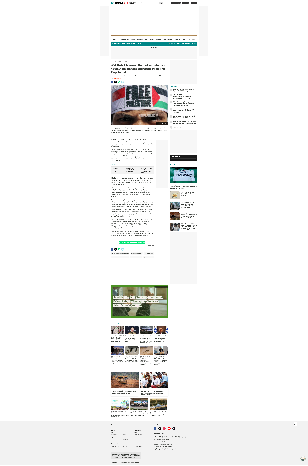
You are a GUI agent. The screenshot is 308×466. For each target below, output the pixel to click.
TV (189, 39)
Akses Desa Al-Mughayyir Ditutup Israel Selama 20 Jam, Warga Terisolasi (183, 110)
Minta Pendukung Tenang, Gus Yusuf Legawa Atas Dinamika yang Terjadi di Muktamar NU (183, 103)
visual (184, 39)
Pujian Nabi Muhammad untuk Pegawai (117, 170)
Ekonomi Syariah (124, 39)
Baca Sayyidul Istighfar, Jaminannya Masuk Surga (132, 170)
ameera (114, 39)
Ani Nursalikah (117, 78)
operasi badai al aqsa (149, 257)
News (112, 432)
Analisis (124, 432)
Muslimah (138, 43)
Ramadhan (125, 439)
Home (112, 61)
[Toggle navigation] (112, 3)
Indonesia (124, 61)
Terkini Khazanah (175, 165)
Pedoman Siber (138, 446)
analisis (158, 39)
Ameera (113, 428)
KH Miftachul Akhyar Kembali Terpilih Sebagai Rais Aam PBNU (184, 116)
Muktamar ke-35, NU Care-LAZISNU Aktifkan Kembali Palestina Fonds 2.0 (184, 122)
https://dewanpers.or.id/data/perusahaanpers (123, 457)
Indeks (194, 39)
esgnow (177, 39)
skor (132, 39)
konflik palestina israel (136, 257)
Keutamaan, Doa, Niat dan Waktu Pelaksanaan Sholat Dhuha (146, 170)
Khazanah (113, 430)
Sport (135, 432)
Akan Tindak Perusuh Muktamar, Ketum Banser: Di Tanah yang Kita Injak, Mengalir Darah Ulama (183, 96)
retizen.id (193, 3)
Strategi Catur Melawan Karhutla (183, 127)
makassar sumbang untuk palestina (119, 257)
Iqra (123, 430)
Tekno (124, 434)
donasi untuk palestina (136, 253)
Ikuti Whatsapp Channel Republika (133, 242)
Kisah (123, 43)
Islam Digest (118, 61)
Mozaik (133, 43)
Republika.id (185, 3)
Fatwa (128, 43)
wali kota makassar (149, 253)
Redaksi (124, 446)
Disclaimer (113, 449)
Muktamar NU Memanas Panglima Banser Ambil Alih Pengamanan (183, 90)
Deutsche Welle (176, 3)
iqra (146, 39)
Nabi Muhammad (116, 43)
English (136, 437)
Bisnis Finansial (168, 39)
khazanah (140, 39)
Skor (135, 428)
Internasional (114, 434)
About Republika (115, 446)
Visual (124, 437)
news (152, 39)
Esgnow (113, 437)
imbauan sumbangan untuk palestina (120, 253)
